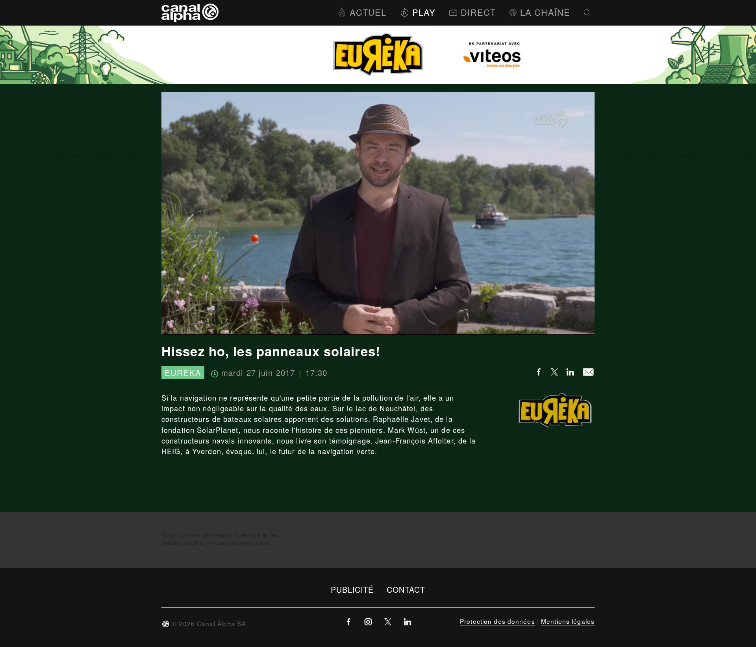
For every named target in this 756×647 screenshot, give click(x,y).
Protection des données (497, 621)
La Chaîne (545, 12)
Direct (478, 12)
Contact (406, 589)
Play (423, 12)
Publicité (352, 589)
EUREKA (183, 372)
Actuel (368, 12)
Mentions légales (568, 621)
